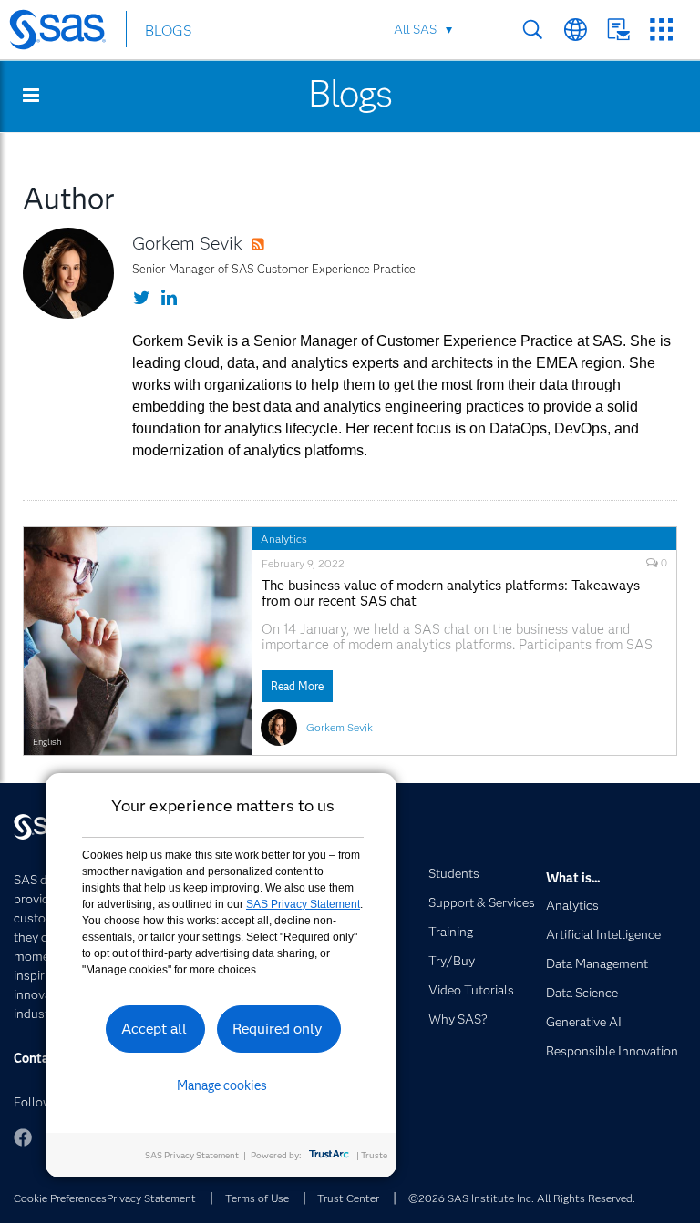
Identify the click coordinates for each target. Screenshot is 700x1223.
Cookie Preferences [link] (60, 1198)
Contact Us (618, 29)
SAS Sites (661, 29)
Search (532, 29)
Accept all (154, 1028)
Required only (277, 1028)
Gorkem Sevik (187, 243)
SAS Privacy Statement (303, 904)
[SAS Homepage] (66, 32)
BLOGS (168, 30)
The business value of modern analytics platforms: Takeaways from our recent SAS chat (451, 593)
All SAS (415, 29)
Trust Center (348, 1198)
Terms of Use (257, 1198)
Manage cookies (222, 1085)
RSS (275, 245)
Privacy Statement (151, 1198)
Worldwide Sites (575, 29)
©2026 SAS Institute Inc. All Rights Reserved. (521, 1198)
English (47, 742)
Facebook (23, 1137)
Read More (297, 686)
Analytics (284, 538)
